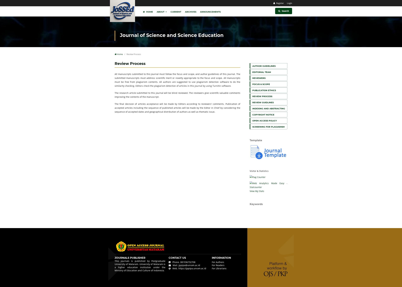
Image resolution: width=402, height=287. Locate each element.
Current (176, 12)
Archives (190, 12)
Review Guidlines (263, 102)
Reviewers (259, 78)
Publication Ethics (264, 90)
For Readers (218, 265)
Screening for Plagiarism (268, 127)
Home (149, 12)
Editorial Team (261, 72)
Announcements (210, 12)
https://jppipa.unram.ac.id (192, 268)
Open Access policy (264, 120)
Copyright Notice (263, 114)
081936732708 (187, 262)
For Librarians (219, 268)
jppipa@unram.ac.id (189, 265)
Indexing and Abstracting (268, 108)
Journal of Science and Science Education (172, 35)
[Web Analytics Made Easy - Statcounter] (268, 185)
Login (289, 3)
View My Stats (257, 191)
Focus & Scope (261, 84)
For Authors (218, 262)
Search (285, 10)
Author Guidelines (264, 66)
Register (280, 3)
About (161, 12)
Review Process (262, 96)
